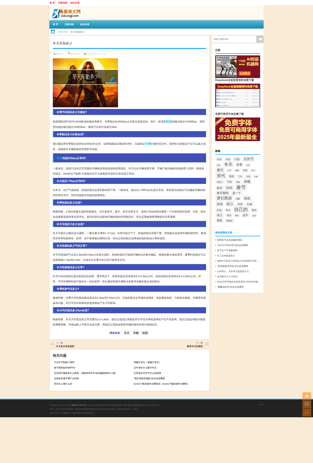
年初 (248, 176)
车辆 (148, 143)
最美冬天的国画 (195, 346)
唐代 (220, 169)
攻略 (247, 181)
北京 (248, 165)
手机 (229, 181)
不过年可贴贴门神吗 (64, 362)
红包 (219, 210)
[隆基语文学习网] (67, 6)
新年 (219, 188)
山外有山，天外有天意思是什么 (233, 271)
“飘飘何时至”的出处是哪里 (230, 286)
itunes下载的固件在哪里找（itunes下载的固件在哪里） (161, 383)
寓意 (231, 176)
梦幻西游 (224, 198)
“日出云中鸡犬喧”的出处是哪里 (232, 245)
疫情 (220, 204)
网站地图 (127, 405)
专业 (219, 159)
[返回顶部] (306, 412)
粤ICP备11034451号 (150, 405)
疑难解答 (137, 405)
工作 (240, 176)
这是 (254, 215)
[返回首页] (306, 396)
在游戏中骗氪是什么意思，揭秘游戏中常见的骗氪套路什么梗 (85, 372)
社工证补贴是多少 (226, 255)
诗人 (220, 215)
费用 (237, 215)
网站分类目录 (103, 405)
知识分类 (75, 2)
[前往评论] (306, 404)
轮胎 (169, 121)
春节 (241, 186)
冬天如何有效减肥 (65, 346)
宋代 (221, 175)
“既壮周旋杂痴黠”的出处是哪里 (149, 378)
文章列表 (62, 2)
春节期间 (223, 193)
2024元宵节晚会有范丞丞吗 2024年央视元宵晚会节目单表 (238, 281)
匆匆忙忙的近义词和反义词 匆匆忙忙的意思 (238, 260)
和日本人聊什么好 (63, 383)
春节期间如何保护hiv (64, 367)
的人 (230, 203)
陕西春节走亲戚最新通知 (229, 239)
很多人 (220, 181)
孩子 (253, 170)
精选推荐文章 (116, 405)
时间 (229, 187)
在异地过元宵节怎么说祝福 (147, 372)
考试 (228, 210)
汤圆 (238, 198)
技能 (238, 181)
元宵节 (249, 158)
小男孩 (260, 404)
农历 (218, 165)
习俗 (237, 159)
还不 (245, 215)
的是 (240, 204)
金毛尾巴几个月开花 (227, 276)
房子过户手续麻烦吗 (227, 250)
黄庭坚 (229, 220)
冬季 (239, 164)
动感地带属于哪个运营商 (66, 378)
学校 (245, 170)
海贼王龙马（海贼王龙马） (147, 362)
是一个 (236, 193)
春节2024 (63, 31)
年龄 (256, 176)
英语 (254, 210)
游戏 (247, 198)
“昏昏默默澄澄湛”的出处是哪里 (232, 266)
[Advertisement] (98, 440)
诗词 (229, 215)
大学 (229, 170)
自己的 (241, 209)
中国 (228, 159)
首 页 (52, 2)
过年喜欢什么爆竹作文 (145, 367)
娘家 (237, 170)
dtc (62, 54)
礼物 (249, 204)
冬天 (60, 158)
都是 (219, 220)
